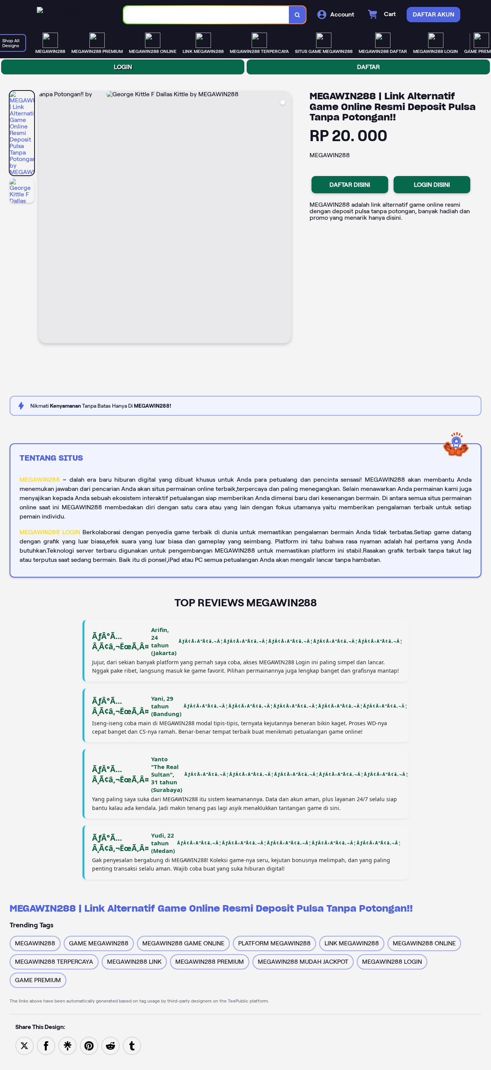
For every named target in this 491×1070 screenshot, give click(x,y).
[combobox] (206, 14)
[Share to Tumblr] (132, 1045)
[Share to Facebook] (46, 1045)
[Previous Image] (45, 218)
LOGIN (123, 67)
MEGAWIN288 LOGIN (50, 532)
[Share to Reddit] (110, 1045)
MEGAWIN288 (40, 479)
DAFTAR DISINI (350, 184)
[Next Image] (285, 218)
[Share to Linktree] (67, 1045)
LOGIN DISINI (432, 184)
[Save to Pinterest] (89, 1045)
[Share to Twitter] (24, 1045)
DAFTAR (368, 67)
